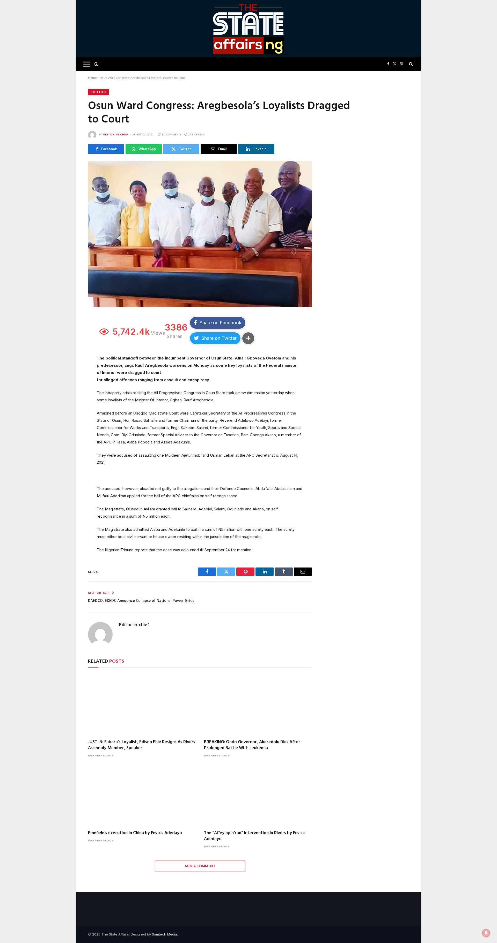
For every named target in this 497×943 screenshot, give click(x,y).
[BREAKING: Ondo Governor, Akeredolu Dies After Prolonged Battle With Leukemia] (258, 704)
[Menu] (86, 64)
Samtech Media (164, 934)
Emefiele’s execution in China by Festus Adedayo (135, 833)
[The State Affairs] (248, 28)
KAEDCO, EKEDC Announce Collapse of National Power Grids (141, 601)
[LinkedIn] (71, 356)
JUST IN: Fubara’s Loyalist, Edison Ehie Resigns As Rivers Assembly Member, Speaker (141, 745)
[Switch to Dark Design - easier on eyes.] (95, 64)
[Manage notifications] (486, 933)
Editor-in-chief (116, 134)
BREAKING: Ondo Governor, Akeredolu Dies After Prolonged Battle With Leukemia (252, 745)
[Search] (410, 64)
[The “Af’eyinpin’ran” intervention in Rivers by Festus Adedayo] (258, 795)
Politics (98, 92)
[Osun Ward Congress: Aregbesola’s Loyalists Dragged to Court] (200, 234)
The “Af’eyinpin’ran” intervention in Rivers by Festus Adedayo (254, 836)
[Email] (71, 368)
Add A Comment (200, 866)
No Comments (171, 134)
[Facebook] (71, 333)
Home (92, 78)
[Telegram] (71, 379)
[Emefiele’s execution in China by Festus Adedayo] (142, 795)
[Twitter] (71, 344)
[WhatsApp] (71, 391)
